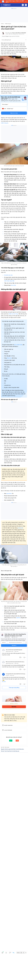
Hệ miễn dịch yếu (8, 275)
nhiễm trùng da (4, 123)
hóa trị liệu (13, 285)
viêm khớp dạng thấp (9, 281)
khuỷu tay (9, 358)
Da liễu (2, 23)
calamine (18, 617)
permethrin (9, 493)
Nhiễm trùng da (8, 23)
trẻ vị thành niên (18, 344)
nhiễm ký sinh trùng (13, 313)
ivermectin (20, 528)
